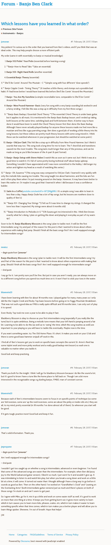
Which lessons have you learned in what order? (45, 23)
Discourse (25, 541)
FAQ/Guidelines (37, 534)
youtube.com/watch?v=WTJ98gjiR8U (40, 191)
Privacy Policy (72, 534)
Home (11, 534)
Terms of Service (55, 534)
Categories (22, 534)
